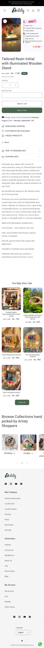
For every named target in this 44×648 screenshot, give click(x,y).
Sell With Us (9, 555)
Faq (6, 566)
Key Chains (9, 525)
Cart (6, 596)
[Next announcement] (39, 3)
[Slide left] (16, 463)
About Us (8, 561)
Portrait (8, 514)
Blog (6, 576)
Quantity (5, 80)
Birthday (8, 453)
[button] (4, 10)
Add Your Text (6, 91)
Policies (8, 545)
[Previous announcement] (4, 3)
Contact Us (9, 550)
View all (22, 402)
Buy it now (22, 110)
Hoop (7, 519)
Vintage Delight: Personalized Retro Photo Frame (11, 314)
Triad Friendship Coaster (11, 392)
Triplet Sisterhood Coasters (11, 355)
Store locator (10, 571)
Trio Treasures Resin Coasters (33, 356)
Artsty (18, 645)
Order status (10, 607)
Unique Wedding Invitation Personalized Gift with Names (32, 317)
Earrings (8, 530)
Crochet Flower (11, 509)
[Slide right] (27, 463)
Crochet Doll (9, 504)
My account (9, 591)
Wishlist (8, 602)
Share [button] (6, 142)
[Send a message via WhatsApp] (40, 644)
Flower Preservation (13, 498)
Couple (27, 453)
